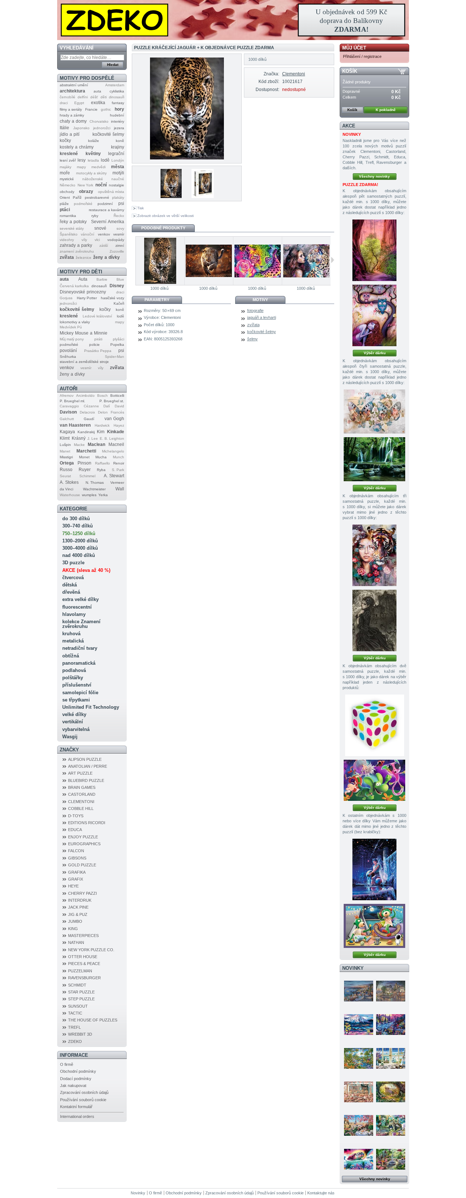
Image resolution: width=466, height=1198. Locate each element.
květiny (93, 153)
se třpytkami (76, 700)
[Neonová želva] (358, 1159)
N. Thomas (95, 483)
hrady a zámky (72, 115)
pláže (64, 204)
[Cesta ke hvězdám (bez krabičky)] (374, 926)
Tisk (140, 208)
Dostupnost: (267, 89)
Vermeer (117, 483)
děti (103, 97)
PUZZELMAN (80, 971)
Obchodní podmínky (78, 1071)
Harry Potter (87, 298)
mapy (81, 167)
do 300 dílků (76, 518)
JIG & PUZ (77, 914)
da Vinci (66, 489)
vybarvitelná (76, 729)
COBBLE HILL (81, 808)
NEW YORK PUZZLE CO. (91, 950)
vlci (97, 240)
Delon (103, 412)
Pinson (84, 463)
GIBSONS (77, 858)
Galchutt (67, 419)
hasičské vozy (112, 298)
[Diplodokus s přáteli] (374, 780)
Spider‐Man (114, 357)
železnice (83, 258)
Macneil (116, 444)
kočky (65, 140)
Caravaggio (69, 406)
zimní (119, 246)
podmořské (83, 204)
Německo (67, 185)
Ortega (67, 463)
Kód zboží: (268, 81)
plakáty (118, 197)
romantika (68, 216)
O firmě (66, 1064)
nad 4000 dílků (78, 555)
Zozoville (117, 251)
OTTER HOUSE (82, 956)
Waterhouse (70, 495)
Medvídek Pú (71, 327)
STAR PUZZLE (81, 992)
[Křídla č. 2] (374, 411)
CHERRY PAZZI (82, 893)
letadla (93, 160)
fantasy (118, 103)
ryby (94, 216)
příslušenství (76, 685)
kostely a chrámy (77, 147)
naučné (117, 179)
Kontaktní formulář (76, 1106)
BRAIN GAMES (81, 787)
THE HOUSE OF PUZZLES (92, 1020)
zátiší (103, 246)
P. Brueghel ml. (72, 401)
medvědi (98, 167)
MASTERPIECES (83, 935)
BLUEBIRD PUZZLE (86, 780)
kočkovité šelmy (108, 134)
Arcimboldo (85, 396)
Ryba (101, 470)
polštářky (72, 677)
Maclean (96, 444)
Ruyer (85, 469)
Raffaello (102, 463)
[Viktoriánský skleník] (390, 1159)
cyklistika (117, 91)
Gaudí (89, 419)
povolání (68, 350)
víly (84, 240)
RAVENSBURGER (84, 978)
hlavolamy (74, 614)
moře (65, 172)
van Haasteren (75, 425)
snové (100, 228)
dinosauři (116, 97)
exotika (98, 102)
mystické (67, 179)
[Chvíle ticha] (374, 620)
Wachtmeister (94, 489)
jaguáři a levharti (261, 317)
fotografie (255, 310)
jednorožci (101, 128)
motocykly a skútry (91, 173)
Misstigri (66, 457)
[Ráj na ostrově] (358, 1058)
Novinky (353, 968)
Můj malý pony (72, 339)
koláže (93, 141)
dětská (69, 585)
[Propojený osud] (306, 260)
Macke (79, 445)
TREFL (74, 1027)
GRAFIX (75, 879)
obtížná (70, 656)
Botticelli (117, 396)
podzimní (105, 204)
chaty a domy (73, 121)
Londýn (117, 160)
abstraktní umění (74, 85)
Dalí (106, 406)
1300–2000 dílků (80, 540)
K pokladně (386, 110)
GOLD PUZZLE (82, 865)
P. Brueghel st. (111, 401)
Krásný (79, 438)
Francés (117, 412)
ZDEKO (75, 1041)
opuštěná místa (111, 192)
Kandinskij (86, 432)
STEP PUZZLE (81, 999)
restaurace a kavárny (106, 210)
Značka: (271, 73)
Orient (65, 197)
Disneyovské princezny (83, 291)
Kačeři (119, 303)
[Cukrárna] (358, 1091)
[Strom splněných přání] (374, 315)
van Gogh (114, 418)
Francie (91, 109)
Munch (118, 457)
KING (73, 928)
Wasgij (70, 736)
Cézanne (91, 406)
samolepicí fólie (80, 692)
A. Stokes (69, 482)
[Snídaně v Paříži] (358, 1125)
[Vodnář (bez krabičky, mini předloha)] (374, 869)
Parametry (157, 299)
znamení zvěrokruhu (77, 251)
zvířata (67, 257)
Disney (117, 285)
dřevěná (71, 592)
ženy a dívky (106, 257)
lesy (82, 160)
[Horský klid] (358, 1024)
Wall (119, 488)
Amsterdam (114, 85)
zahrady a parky (76, 245)
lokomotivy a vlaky (75, 322)
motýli (118, 172)
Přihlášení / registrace (362, 56)
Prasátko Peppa (97, 351)
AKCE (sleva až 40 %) (86, 570)
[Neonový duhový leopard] (257, 260)
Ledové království (97, 316)
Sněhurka (68, 357)
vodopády (115, 240)
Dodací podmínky (75, 1078)
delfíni (83, 97)
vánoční (87, 234)
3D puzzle (73, 562)
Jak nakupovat (73, 1085)
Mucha (101, 457)
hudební (117, 115)
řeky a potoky (73, 221)
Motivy (260, 299)
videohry (67, 240)
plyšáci (118, 339)
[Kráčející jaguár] (166, 195)
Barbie (101, 279)
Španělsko (69, 234)
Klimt (65, 438)
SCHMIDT (77, 985)
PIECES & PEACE (84, 963)
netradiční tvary (79, 648)
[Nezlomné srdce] (374, 555)
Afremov (67, 396)
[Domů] (233, 20)
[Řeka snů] (390, 1024)
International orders (77, 1116)
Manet (65, 451)
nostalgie (116, 185)
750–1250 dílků (78, 533)
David (119, 406)
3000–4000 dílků (80, 548)
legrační (116, 153)
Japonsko (81, 128)
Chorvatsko (99, 121)
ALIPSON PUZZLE (85, 759)
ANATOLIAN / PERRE (87, 766)
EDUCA (75, 829)
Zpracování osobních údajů (84, 1092)
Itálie (64, 127)
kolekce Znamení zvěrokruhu (81, 624)
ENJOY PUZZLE (83, 837)
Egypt (79, 103)
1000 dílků (159, 288)
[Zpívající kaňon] (374, 250)
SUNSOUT (78, 1006)
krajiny (117, 147)
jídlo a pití (69, 134)
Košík (349, 71)
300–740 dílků (77, 526)
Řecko (119, 216)
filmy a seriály (71, 109)
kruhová (71, 633)
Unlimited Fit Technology (90, 707)
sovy (120, 228)
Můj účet (354, 48)
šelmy (252, 339)
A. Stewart (114, 475)
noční (101, 184)
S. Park (118, 470)
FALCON (76, 851)
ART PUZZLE (80, 773)
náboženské (92, 179)
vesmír (118, 234)
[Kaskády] (374, 459)
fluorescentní (77, 607)
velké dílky (74, 714)
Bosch (102, 396)
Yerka (103, 495)
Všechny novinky (374, 176)
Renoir (118, 463)
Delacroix (87, 412)
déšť (94, 97)
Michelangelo (113, 451)
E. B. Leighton (112, 438)
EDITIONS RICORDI (86, 823)
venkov (104, 234)
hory (119, 109)
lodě (105, 160)
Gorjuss (66, 298)
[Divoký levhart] (208, 260)
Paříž (77, 197)
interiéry (117, 121)
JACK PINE (78, 907)
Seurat (65, 476)
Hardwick (102, 425)
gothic (106, 109)
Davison (68, 412)
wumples (89, 495)
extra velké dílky (80, 599)
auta (97, 91)
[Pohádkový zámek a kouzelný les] (390, 1091)
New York (85, 185)
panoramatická (78, 663)
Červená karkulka (74, 286)
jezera (119, 128)
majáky (65, 167)
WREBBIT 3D (80, 1034)
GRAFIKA (77, 872)
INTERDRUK (79, 900)
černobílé (67, 97)
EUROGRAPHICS (84, 844)
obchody (67, 192)
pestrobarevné (97, 197)
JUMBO (75, 921)
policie (94, 345)
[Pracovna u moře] (390, 1058)
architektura (72, 91)
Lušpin (65, 445)
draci (64, 103)
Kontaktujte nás (321, 1193)
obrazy (86, 191)
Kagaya (67, 431)
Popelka (117, 345)
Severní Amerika (107, 221)
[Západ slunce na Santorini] (358, 991)
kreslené (69, 153)
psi (121, 203)
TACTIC (75, 1013)
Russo (66, 469)
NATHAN (76, 942)
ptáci (65, 209)
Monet (84, 457)
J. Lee (92, 438)
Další (332, 260)
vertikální (72, 721)
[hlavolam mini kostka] (374, 725)
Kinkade (115, 431)
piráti (98, 339)
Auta (82, 279)
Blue (120, 279)
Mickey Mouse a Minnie (83, 333)
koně (120, 141)
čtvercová (73, 577)
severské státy (72, 228)
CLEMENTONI (81, 801)
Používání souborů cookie (83, 1100)
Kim (100, 431)
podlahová (74, 670)
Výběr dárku (375, 353)
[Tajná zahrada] (390, 1125)
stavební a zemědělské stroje (84, 362)
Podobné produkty (163, 228)
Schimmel (87, 476)
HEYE (73, 886)
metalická (73, 641)
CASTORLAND (81, 794)
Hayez (119, 425)
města (117, 166)
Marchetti (86, 451)
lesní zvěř (68, 160)
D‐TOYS (75, 816)
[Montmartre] (390, 991)
